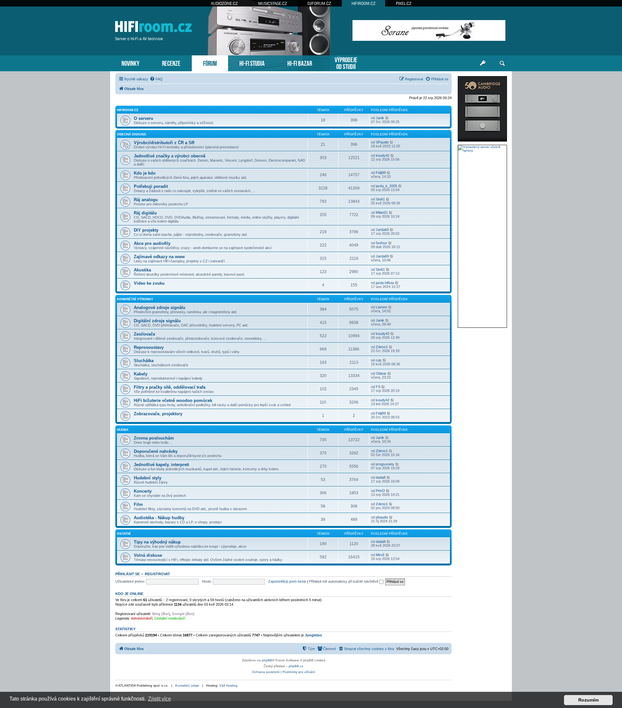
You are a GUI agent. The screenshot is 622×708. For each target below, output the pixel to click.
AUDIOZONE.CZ (224, 3)
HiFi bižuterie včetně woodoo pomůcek (173, 400)
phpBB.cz (296, 666)
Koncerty (143, 491)
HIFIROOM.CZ (363, 3)
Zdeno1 (382, 347)
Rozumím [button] (588, 699)
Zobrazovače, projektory (158, 413)
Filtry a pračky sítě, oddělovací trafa (169, 387)
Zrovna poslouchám (154, 438)
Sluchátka (144, 360)
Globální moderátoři (169, 618)
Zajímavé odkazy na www (159, 256)
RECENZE (171, 62)
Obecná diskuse (131, 134)
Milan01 (382, 212)
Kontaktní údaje (187, 685)
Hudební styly (147, 477)
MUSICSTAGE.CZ (272, 3)
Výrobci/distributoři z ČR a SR (164, 142)
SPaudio (382, 142)
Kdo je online (129, 594)
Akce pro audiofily (152, 243)
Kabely (140, 373)
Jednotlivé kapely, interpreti (161, 464)
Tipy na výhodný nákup (157, 542)
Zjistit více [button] (159, 699)
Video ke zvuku (149, 283)
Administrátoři (141, 618)
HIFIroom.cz (127, 110)
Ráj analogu (146, 199)
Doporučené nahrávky (156, 451)
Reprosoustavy (149, 347)
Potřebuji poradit (151, 186)
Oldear (381, 373)
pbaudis (382, 517)
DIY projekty (146, 230)
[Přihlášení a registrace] (482, 63)
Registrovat (157, 574)
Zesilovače (144, 334)
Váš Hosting (228, 685)
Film (138, 504)
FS (378, 387)
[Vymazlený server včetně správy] (482, 148)
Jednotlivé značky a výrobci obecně (169, 156)
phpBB (267, 660)
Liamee (381, 307)
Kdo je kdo (145, 173)
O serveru (143, 118)
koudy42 (382, 155)
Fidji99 (381, 173)
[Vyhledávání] (502, 63)
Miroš (380, 555)
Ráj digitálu (145, 213)
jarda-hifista (385, 283)
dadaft (381, 477)
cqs (379, 360)
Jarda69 (382, 230)
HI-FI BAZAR (299, 62)
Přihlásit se (127, 574)
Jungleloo (313, 635)
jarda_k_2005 (386, 186)
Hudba (122, 429)
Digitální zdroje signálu (157, 320)
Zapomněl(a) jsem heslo (287, 581)
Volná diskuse (148, 555)
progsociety (385, 464)
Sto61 (380, 199)
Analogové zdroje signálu (159, 307)
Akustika (142, 270)
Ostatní (124, 533)
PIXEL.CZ (403, 3)
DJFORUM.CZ (319, 3)
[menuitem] (156, 79)
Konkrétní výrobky (135, 299)
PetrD (380, 491)
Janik (380, 118)
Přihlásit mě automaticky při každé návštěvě (344, 581)
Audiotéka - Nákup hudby (159, 517)
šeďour (381, 243)
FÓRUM (210, 62)
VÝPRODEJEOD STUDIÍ (346, 62)
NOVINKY (130, 62)
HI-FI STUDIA (252, 62)
